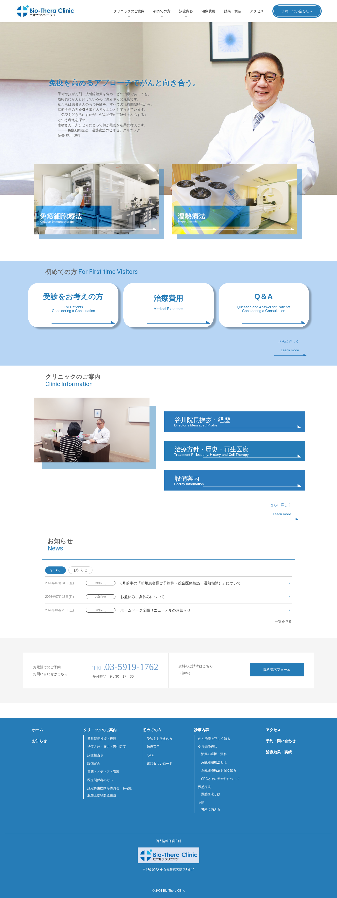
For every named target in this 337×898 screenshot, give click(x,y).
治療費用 (208, 11)
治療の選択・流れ (214, 754)
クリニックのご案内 (129, 11)
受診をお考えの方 (159, 738)
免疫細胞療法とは (214, 762)
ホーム (37, 730)
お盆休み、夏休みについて (142, 597)
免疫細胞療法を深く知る (218, 770)
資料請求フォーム (277, 669)
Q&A (150, 755)
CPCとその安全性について (220, 779)
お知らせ (80, 570)
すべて (55, 570)
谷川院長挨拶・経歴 (101, 738)
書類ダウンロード (159, 763)
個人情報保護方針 (168, 841)
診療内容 (186, 11)
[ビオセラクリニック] (52, 11)
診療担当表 (95, 755)
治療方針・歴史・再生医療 (106, 747)
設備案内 (93, 763)
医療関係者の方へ (100, 780)
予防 (201, 802)
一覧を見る (283, 621)
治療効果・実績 (279, 752)
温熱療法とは (210, 794)
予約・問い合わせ (281, 741)
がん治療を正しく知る (214, 738)
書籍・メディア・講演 (103, 772)
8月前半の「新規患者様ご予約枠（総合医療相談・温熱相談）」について (180, 583)
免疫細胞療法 (207, 747)
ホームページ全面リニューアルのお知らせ (155, 610)
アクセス (257, 11)
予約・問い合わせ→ (297, 11)
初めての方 (161, 11)
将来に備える (210, 809)
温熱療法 (204, 787)
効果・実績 (232, 11)
